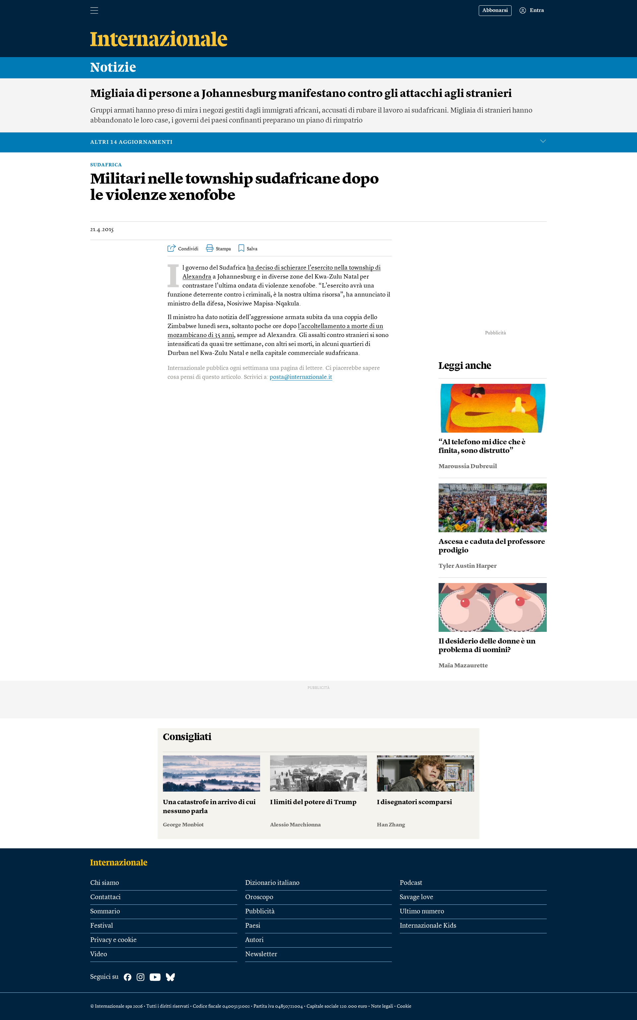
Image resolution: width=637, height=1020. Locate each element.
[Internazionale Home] (121, 862)
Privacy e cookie (113, 940)
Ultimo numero (422, 911)
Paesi (252, 926)
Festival (101, 926)
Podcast (411, 883)
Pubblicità (260, 911)
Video (98, 954)
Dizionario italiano (272, 883)
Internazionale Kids (428, 926)
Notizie (113, 67)
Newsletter (261, 954)
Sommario (105, 911)
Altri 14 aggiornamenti (131, 142)
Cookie (404, 1006)
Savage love (416, 897)
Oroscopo (259, 897)
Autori (254, 940)
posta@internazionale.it (301, 377)
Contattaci (105, 897)
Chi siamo (104, 883)
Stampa (223, 249)
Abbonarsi (495, 10)
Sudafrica (106, 165)
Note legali (382, 1006)
